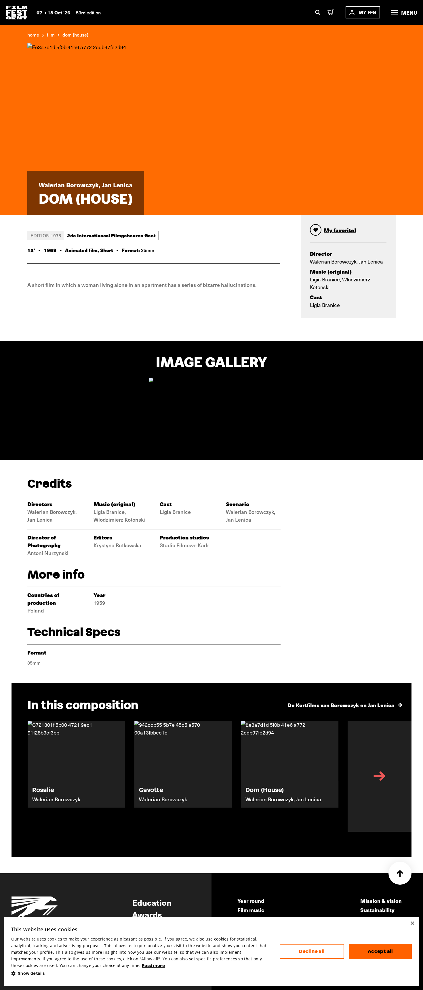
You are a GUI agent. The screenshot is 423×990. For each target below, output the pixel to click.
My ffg (367, 12)
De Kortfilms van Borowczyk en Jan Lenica (340, 705)
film (51, 34)
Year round (250, 900)
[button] (140, 973)
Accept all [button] (380, 951)
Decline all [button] (312, 951)
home (33, 34)
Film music (250, 909)
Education (152, 902)
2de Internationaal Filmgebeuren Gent (111, 235)
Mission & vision (381, 900)
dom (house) (75, 34)
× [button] (412, 923)
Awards (147, 914)
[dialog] (211, 951)
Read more (153, 965)
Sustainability (377, 909)
